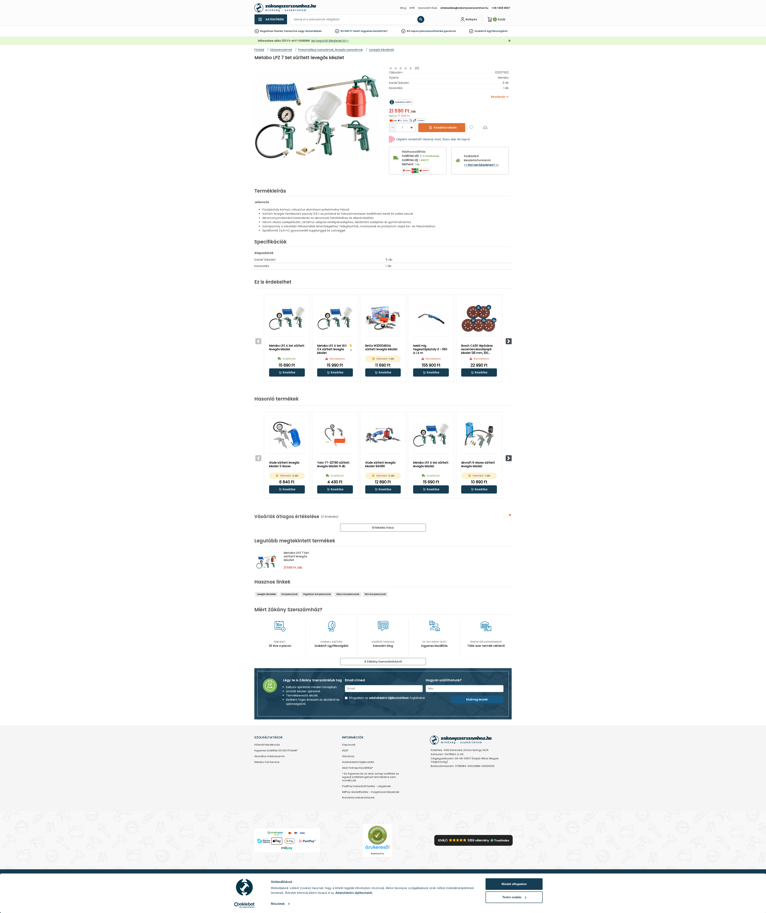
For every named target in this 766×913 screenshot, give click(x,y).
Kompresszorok (289, 594)
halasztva (290, 31)
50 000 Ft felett (350, 31)
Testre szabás (511, 897)
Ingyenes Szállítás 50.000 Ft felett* (276, 750)
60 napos (413, 31)
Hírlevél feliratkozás (267, 745)
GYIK (412, 8)
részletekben (313, 31)
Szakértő (480, 31)
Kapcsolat (348, 745)
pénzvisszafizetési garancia (437, 31)
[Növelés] (411, 128)
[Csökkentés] (392, 128)
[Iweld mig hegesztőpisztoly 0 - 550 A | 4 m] (431, 318)
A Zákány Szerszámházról (383, 662)
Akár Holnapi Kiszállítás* (357, 768)
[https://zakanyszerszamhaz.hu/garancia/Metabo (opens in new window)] (419, 102)
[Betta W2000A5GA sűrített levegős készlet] (383, 318)
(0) (417, 68)
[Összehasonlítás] (485, 127)
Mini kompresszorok (375, 594)
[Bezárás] (509, 41)
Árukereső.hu (377, 853)
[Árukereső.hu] (377, 835)
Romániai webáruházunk (358, 797)
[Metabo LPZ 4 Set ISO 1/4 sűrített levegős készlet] (335, 318)
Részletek (278, 903)
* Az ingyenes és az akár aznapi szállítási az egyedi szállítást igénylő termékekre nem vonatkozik (370, 777)
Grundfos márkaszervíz (269, 756)
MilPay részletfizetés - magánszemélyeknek (370, 792)
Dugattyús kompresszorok (317, 594)
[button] (509, 341)
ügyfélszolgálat (497, 31)
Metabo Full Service (266, 762)
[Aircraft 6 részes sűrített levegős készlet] (479, 435)
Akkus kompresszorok (347, 594)
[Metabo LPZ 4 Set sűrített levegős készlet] (287, 318)
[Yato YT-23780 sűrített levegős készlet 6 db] (335, 435)
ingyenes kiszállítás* (374, 31)
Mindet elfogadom (514, 884)
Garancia (348, 756)
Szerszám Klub (427, 8)
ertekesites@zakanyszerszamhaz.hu (464, 8)
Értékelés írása (383, 528)
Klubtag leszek (477, 699)
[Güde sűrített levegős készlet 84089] (383, 435)
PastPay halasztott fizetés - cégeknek (366, 786)
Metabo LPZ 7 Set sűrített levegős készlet (296, 556)
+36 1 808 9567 (501, 8)
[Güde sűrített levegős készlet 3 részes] (287, 435)
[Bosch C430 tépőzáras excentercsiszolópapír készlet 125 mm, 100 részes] (479, 318)
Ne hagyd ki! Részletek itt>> (330, 41)
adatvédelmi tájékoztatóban (389, 698)
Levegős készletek (266, 594)
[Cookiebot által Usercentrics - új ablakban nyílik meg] (244, 905)
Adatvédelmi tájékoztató (358, 762)
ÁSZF (345, 750)
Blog (403, 8)
